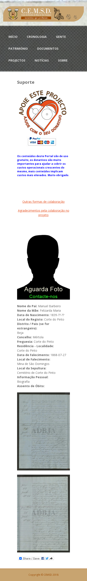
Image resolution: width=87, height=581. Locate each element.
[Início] (43, 14)
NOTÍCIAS (42, 60)
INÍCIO (13, 37)
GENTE (61, 37)
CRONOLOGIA (37, 37)
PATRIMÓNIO (18, 49)
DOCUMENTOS (47, 49)
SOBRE (63, 60)
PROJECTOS (16, 60)
